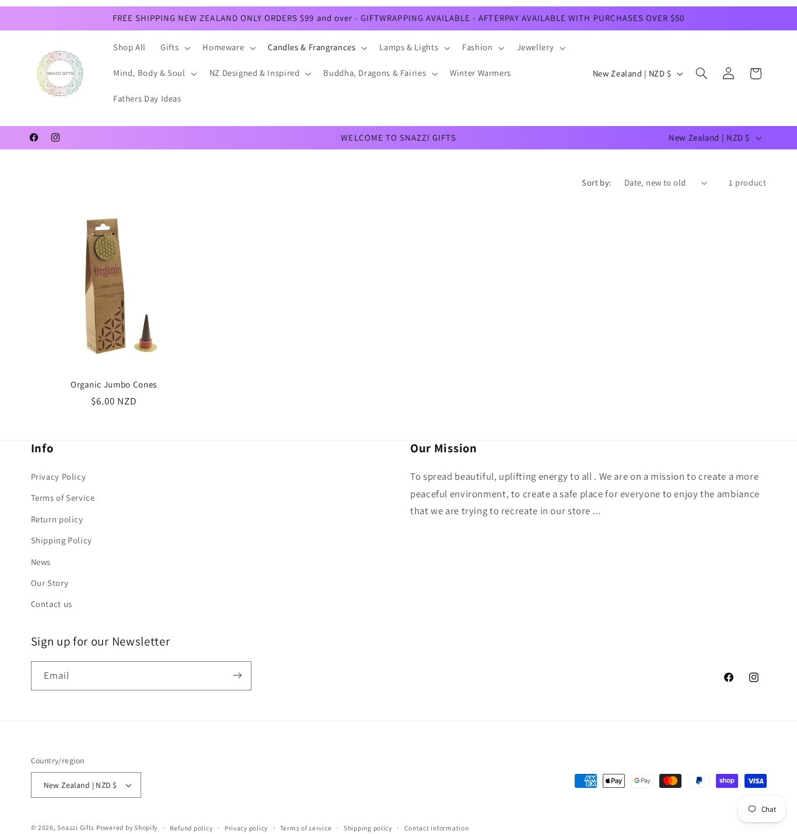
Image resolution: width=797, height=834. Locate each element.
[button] (174, 48)
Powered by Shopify (127, 827)
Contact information (436, 827)
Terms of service (306, 827)
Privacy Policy (58, 477)
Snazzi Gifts (76, 827)
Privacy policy (246, 827)
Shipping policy (368, 827)
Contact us (51, 604)
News (41, 561)
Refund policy (191, 827)
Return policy (57, 519)
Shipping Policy (61, 540)
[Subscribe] (236, 675)
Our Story (50, 583)
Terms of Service (63, 498)
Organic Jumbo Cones (114, 384)
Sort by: (596, 182)
